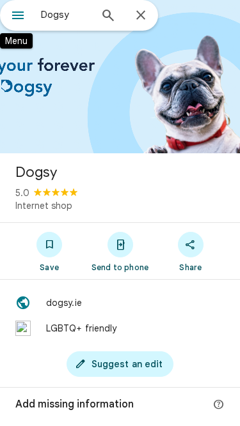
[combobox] (65, 14)
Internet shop (43, 205)
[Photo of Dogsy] (120, 76)
